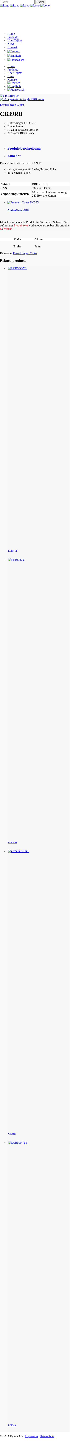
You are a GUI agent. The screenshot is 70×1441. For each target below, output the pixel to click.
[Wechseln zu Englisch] (38, 55)
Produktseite (21, 225)
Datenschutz (47, 1436)
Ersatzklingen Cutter (12, 104)
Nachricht (6, 228)
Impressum (31, 1436)
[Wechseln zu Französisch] (38, 60)
